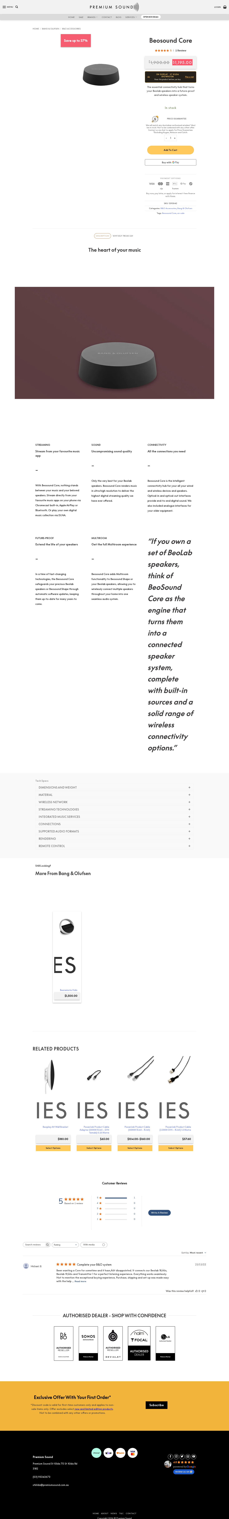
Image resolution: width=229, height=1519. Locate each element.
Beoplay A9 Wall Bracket (55, 1127)
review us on (182, 1471)
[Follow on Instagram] (176, 1456)
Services (130, 17)
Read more (80, 1281)
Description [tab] (102, 236)
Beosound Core (169, 213)
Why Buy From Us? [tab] (123, 236)
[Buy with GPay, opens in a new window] (170, 162)
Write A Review (159, 1212)
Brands (92, 17)
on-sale (180, 213)
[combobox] (65, 1245)
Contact (107, 17)
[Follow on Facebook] (170, 1456)
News (114, 1513)
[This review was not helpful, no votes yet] (202, 1291)
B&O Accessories (71, 28)
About (104, 1513)
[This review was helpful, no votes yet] (197, 1291)
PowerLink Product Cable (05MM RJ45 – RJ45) (137, 1128)
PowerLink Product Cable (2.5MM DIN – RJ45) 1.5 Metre (175, 1128)
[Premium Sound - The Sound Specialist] (114, 7)
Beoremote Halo (68, 990)
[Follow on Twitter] (182, 1456)
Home (71, 17)
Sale (81, 17)
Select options (135, 1148)
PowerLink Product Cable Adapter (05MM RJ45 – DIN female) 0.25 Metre (94, 1130)
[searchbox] (34, 1244)
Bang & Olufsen (50, 28)
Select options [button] (53, 1148)
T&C (121, 1513)
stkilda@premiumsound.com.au (51, 1484)
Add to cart (170, 150)
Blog (118, 17)
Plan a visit (189, 77)
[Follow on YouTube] (193, 1456)
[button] (7, 7)
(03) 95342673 (41, 1476)
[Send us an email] (188, 1456)
